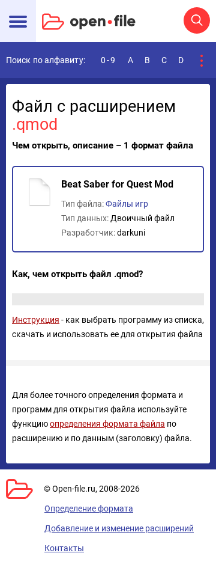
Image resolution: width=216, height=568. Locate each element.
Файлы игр (127, 204)
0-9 (108, 60)
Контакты (64, 548)
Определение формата (88, 508)
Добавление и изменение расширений (119, 528)
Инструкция (35, 320)
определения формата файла (107, 424)
